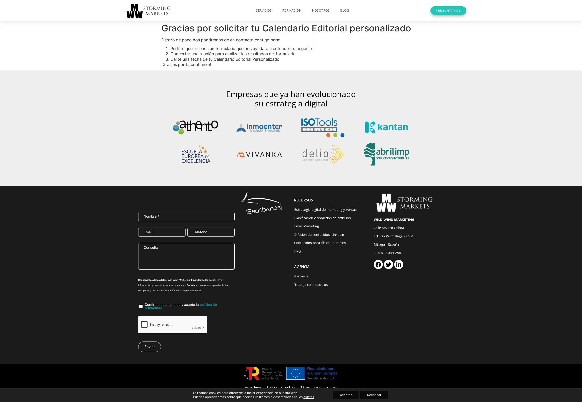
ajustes (309, 397)
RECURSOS (303, 200)
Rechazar (374, 395)
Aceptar (346, 395)
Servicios (264, 10)
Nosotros (321, 10)
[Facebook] (378, 264)
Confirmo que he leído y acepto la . (181, 306)
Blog (344, 10)
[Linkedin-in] (398, 264)
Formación (291, 10)
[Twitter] (388, 264)
